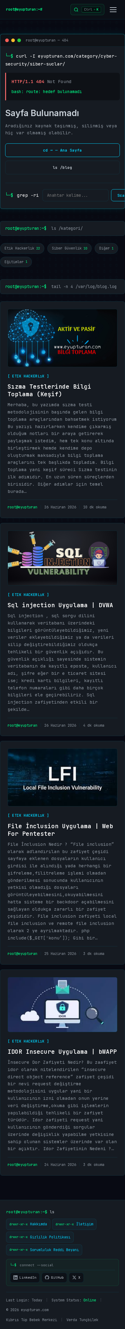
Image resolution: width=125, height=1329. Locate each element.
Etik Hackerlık (22, 248)
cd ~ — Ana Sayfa (62, 150)
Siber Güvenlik (69, 248)
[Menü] (113, 10)
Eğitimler (16, 261)
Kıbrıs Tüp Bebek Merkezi (31, 1319)
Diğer (106, 248)
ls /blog (62, 167)
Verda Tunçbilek (82, 1319)
